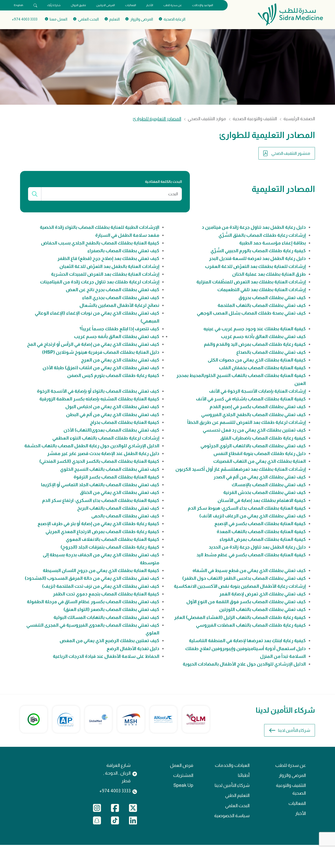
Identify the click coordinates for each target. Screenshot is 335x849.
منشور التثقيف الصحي (290, 153)
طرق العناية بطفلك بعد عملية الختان (269, 274)
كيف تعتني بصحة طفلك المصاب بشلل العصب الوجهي (251, 312)
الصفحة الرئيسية (299, 118)
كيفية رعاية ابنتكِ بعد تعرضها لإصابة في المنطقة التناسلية (247, 640)
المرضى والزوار (292, 775)
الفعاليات (130, 5)
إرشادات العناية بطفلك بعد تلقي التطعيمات (261, 289)
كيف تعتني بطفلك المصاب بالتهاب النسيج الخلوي (109, 469)
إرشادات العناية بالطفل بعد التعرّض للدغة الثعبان (109, 266)
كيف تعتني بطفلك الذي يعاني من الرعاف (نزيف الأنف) (252, 515)
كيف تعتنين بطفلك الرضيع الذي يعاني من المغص (109, 640)
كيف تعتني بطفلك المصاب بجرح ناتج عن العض (112, 289)
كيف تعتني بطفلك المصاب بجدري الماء (120, 297)
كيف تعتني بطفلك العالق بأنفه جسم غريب (116, 336)
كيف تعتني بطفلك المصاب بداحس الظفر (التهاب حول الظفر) (244, 578)
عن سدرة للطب (172, 5)
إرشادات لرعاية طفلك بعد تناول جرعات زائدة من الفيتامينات (99, 281)
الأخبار (149, 5)
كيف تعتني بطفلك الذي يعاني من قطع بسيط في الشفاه (249, 570)
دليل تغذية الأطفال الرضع (133, 648)
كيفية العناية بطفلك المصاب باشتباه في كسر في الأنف (251, 398)
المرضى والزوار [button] (141, 19)
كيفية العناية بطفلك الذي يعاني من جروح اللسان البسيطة (101, 570)
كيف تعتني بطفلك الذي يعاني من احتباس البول (112, 406)
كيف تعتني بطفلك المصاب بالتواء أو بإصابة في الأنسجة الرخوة (98, 391)
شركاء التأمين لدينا (294, 730)
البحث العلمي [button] (88, 19)
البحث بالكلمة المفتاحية (163, 181)
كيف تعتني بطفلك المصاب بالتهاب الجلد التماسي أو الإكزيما (100, 484)
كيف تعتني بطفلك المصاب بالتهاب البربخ (118, 508)
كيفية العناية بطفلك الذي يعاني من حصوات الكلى (257, 359)
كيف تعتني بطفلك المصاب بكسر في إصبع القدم (258, 406)
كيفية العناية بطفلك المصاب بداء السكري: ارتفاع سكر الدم (100, 500)
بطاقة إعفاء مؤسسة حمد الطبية (272, 242)
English (18, 5)
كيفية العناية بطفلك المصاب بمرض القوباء (262, 539)
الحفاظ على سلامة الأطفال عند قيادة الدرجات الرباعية (106, 656)
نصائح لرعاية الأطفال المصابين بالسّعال (119, 305)
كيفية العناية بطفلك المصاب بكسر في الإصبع (260, 523)
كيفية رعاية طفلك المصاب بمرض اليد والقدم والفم (255, 344)
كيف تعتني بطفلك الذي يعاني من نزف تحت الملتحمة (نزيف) (100, 586)
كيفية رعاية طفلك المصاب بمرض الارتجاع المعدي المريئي (102, 531)
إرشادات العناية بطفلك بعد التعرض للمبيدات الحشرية (105, 274)
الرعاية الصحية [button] (174, 19)
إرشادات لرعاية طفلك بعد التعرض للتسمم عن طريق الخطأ (246, 422)
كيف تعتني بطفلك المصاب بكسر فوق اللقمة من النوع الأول (246, 601)
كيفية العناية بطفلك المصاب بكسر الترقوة (116, 476)
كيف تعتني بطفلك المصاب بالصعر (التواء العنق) (111, 609)
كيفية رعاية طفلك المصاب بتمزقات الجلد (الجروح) (110, 546)
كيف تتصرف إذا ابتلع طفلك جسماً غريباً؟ (119, 328)
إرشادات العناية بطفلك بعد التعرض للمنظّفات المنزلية (251, 281)
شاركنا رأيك (54, 5)
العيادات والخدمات (232, 765)
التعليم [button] (114, 19)
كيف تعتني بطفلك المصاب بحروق (272, 297)
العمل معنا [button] (58, 19)
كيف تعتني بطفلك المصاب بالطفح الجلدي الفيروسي (253, 414)
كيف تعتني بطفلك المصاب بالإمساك (269, 484)
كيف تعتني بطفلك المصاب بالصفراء (123, 250)
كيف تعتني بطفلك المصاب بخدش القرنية (264, 492)
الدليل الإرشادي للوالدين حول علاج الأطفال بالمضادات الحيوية (244, 663)
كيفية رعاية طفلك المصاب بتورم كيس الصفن (113, 375)
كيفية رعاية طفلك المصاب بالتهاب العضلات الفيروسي (251, 625)
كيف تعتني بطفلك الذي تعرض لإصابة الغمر (262, 593)
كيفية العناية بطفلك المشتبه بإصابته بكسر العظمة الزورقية (99, 398)
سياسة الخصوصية (232, 815)
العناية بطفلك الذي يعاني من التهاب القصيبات (259, 461)
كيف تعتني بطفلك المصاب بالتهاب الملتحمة (262, 305)
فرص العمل (181, 765)
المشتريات (183, 775)
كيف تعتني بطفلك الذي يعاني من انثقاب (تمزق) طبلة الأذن (101, 367)
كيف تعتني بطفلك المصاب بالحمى (125, 515)
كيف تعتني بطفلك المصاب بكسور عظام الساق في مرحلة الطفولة (93, 601)
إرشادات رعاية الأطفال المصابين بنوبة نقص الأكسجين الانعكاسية (240, 586)
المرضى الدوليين (105, 5)
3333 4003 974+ (24, 19)
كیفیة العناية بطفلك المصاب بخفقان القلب (262, 367)
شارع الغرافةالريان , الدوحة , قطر (117, 773)
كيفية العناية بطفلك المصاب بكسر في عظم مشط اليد (251, 554)
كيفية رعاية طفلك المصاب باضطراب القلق (263, 437)
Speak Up (183, 785)
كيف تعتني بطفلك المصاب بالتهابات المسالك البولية (106, 617)
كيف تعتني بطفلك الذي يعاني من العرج (120, 359)
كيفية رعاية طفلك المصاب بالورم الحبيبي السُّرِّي (258, 250)
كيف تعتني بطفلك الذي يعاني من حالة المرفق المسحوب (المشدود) (92, 578)
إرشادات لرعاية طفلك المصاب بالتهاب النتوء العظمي (105, 437)
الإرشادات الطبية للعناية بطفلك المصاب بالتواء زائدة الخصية (99, 227)
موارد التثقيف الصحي (207, 118)
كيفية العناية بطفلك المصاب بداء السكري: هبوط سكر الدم (247, 508)
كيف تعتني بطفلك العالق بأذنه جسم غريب (263, 336)
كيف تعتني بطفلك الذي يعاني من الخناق (119, 492)
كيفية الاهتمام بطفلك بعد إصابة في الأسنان (262, 500)
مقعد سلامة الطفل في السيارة (127, 235)
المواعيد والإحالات (202, 5)
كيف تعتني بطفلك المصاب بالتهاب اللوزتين (262, 609)
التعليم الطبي (237, 795)
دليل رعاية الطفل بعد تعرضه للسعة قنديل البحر (257, 258)
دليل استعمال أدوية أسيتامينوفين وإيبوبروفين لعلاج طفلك (245, 648)
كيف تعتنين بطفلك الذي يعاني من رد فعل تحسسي (254, 429)
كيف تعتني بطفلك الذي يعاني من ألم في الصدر (260, 476)
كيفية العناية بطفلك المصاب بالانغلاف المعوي (112, 539)
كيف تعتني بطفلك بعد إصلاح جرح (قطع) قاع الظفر (108, 258)
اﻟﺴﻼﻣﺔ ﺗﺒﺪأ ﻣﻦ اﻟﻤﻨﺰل (283, 656)
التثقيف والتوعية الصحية (255, 118)
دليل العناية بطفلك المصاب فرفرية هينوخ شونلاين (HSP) (100, 352)
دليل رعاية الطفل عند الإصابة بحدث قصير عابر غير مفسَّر (103, 453)
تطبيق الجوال (78, 5)
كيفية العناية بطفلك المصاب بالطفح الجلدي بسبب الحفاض (100, 242)
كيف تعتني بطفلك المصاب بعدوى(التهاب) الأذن (111, 429)
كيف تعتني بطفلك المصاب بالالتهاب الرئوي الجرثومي (253, 445)
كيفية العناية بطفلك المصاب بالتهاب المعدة (261, 531)
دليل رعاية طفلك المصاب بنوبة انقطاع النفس (260, 453)
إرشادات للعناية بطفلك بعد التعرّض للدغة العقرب (255, 266)
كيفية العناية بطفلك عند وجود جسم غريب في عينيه (255, 328)
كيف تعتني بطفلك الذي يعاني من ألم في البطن (112, 414)
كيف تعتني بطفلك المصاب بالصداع (271, 352)
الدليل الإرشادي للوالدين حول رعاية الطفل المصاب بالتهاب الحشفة (91, 445)
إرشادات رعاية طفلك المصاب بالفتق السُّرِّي (262, 235)
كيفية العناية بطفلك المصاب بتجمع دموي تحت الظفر (106, 593)
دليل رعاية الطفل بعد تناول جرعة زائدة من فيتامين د (254, 227)
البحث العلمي (237, 805)
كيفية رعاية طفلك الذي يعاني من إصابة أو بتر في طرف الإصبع (98, 523)
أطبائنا (244, 775)
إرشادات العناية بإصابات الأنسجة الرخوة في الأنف (257, 391)
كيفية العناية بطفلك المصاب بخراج (124, 422)
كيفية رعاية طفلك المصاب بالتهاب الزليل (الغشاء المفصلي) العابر (240, 617)
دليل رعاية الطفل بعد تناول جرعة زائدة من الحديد (257, 546)
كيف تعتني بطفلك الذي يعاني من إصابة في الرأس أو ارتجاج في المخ (93, 344)
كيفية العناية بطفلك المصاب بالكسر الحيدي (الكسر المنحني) (99, 461)
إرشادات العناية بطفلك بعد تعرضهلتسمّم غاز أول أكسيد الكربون (240, 469)
